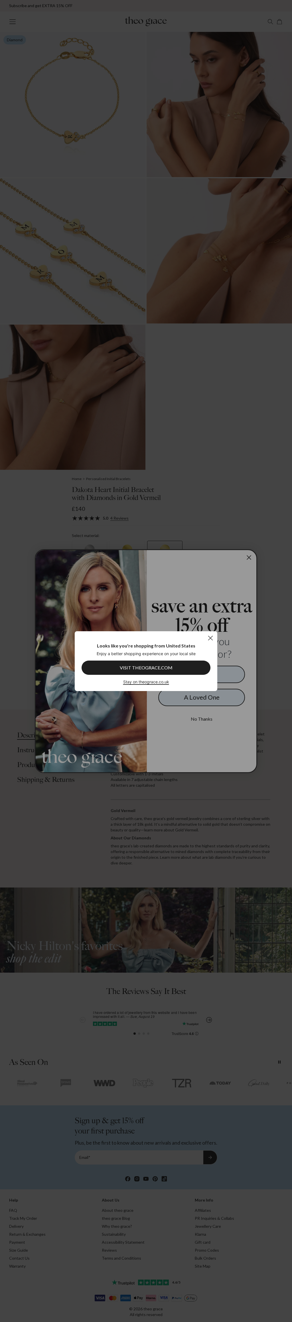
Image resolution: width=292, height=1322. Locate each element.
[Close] (210, 637)
